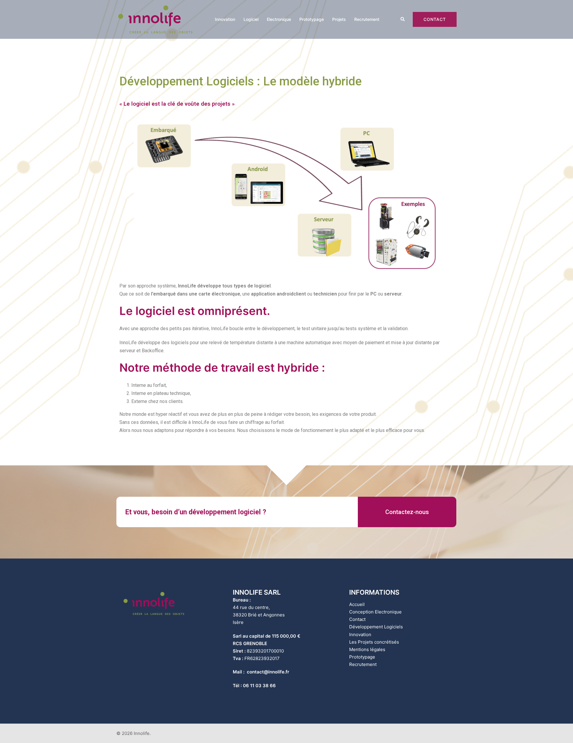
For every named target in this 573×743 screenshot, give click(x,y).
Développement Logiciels (376, 627)
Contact (434, 19)
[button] (407, 512)
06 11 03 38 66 (259, 685)
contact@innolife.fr (268, 672)
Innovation (225, 19)
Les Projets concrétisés (374, 642)
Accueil (357, 604)
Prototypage (311, 19)
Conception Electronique (375, 612)
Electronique (279, 19)
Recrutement (366, 19)
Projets (339, 19)
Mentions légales (367, 649)
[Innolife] (155, 19)
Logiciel (251, 19)
